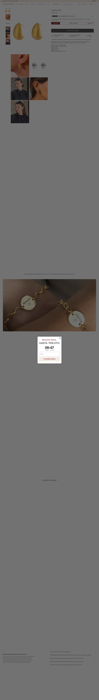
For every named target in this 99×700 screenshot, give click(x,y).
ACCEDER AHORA (49, 359)
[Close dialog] (60, 338)
